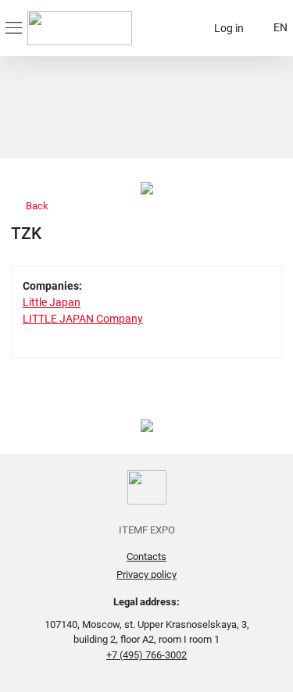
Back (35, 206)
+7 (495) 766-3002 (146, 655)
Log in (229, 28)
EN (280, 27)
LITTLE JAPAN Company (83, 318)
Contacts (146, 556)
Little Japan (51, 302)
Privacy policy (146, 574)
